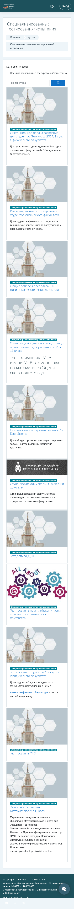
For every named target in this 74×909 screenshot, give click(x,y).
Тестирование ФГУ (23, 753)
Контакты (23, 879)
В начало (15, 37)
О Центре (8, 879)
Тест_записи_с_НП (22, 556)
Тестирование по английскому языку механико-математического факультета (35, 614)
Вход (65, 6)
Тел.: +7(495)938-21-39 (16, 898)
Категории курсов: (17, 66)
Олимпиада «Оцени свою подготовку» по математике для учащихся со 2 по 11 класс (37, 347)
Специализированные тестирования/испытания (32, 46)
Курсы (31, 37)
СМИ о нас (39, 879)
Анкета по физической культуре (29, 692)
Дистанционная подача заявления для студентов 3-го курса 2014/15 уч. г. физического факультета (36, 136)
